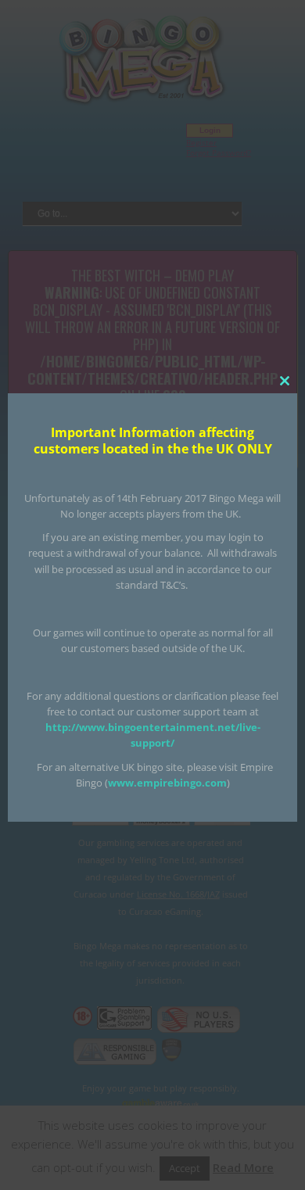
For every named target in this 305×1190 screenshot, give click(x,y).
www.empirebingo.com (167, 783)
